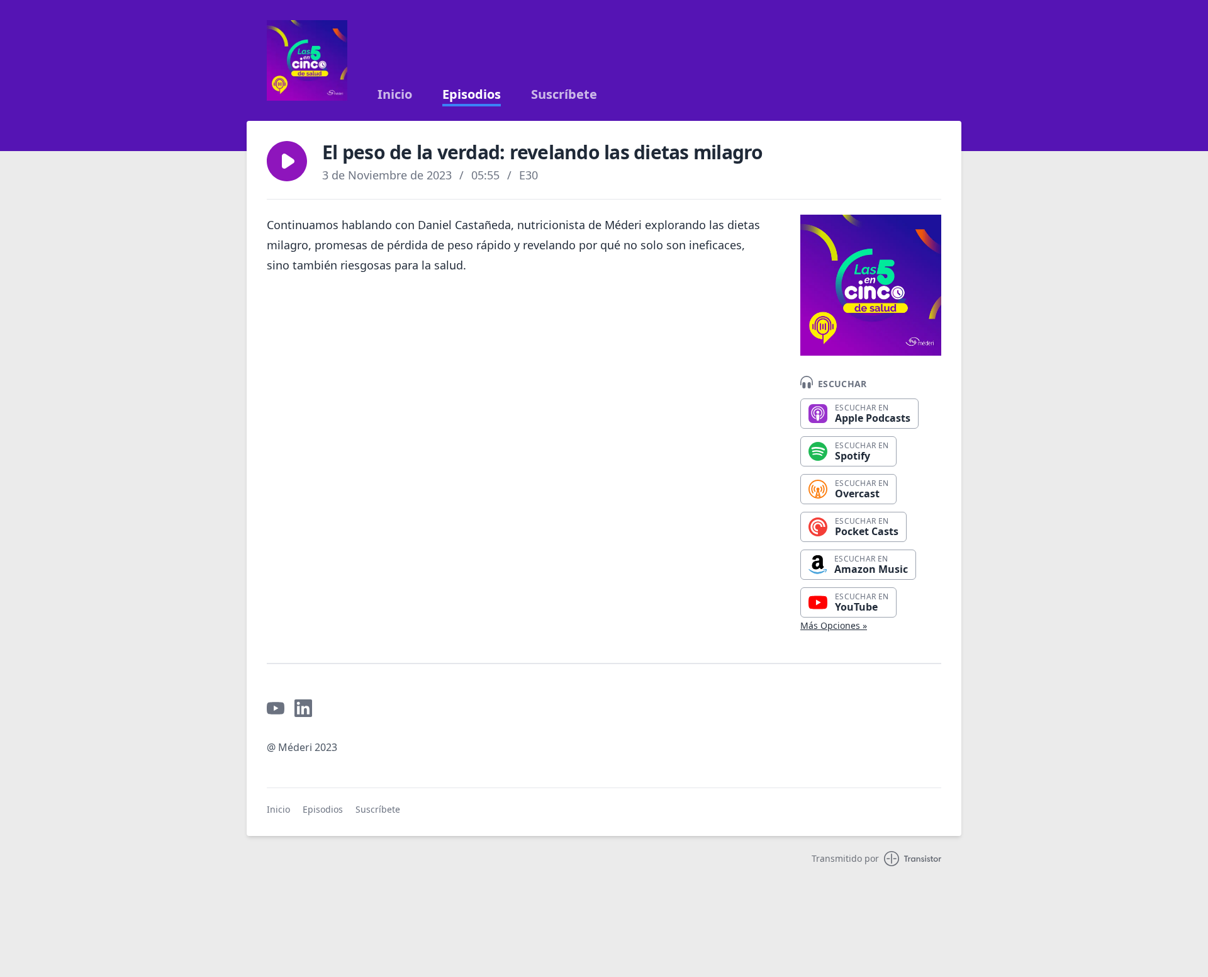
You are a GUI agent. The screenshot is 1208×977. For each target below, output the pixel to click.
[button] (287, 161)
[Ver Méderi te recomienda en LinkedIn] (303, 708)
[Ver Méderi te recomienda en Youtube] (275, 708)
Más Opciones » (833, 625)
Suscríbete (564, 94)
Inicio (395, 94)
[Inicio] (307, 60)
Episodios (471, 94)
